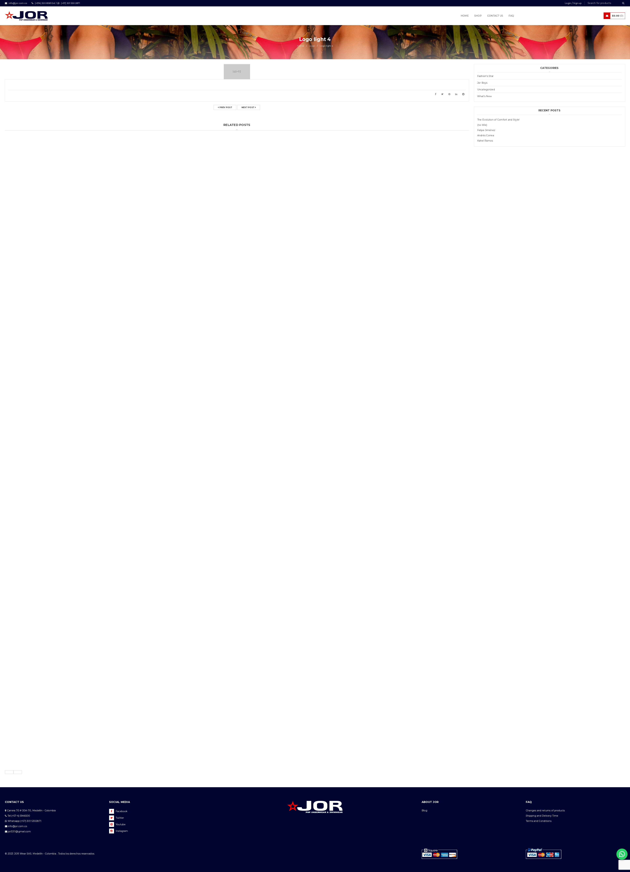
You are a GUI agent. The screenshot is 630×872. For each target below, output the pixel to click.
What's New (484, 96)
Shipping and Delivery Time (542, 815)
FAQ (529, 802)
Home (300, 45)
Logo (312, 45)
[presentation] (9, 772)
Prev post (226, 107)
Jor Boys (482, 82)
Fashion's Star (485, 76)
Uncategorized (486, 89)
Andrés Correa (485, 135)
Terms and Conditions (538, 821)
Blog (424, 810)
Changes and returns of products (545, 810)
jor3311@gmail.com (19, 831)
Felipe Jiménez (486, 130)
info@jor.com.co (17, 826)
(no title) (482, 124)
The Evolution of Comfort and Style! (498, 119)
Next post (248, 107)
